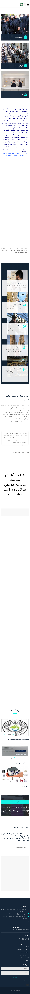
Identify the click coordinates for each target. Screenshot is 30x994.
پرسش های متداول (24, 955)
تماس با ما (26, 960)
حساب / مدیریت (24, 958)
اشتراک (15, 977)
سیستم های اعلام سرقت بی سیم (21, 763)
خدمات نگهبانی (22, 283)
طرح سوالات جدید (15, 802)
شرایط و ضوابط (24, 952)
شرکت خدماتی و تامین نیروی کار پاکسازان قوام (18, 739)
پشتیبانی (26, 947)
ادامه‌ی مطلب (11, 290)
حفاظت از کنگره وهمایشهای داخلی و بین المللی (17, 368)
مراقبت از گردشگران (17, 347)
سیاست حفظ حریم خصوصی (22, 949)
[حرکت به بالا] (27, 985)
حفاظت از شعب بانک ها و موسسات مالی (17, 326)
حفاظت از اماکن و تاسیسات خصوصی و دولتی (17, 304)
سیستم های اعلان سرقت (23, 787)
